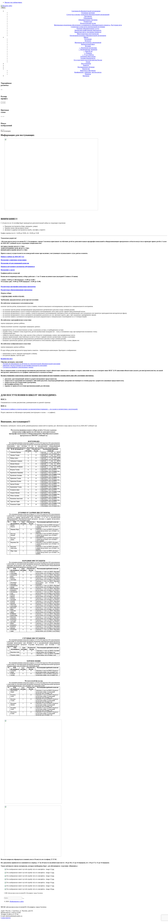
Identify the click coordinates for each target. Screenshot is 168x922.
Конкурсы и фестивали (88, 70)
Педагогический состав (88, 23)
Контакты (86, 76)
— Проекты (88, 53)
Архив (88, 62)
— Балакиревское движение (88, 49)
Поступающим (86, 63)
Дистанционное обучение (85, 67)
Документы (88, 16)
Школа (86, 37)
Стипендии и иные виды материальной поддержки (88, 27)
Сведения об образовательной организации (86, 11)
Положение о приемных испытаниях (14, 260)
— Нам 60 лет (88, 51)
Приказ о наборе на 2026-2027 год (12, 256)
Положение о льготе (8, 270)
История (88, 46)
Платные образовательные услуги (88, 28)
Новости (86, 65)
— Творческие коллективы (88, 48)
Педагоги (88, 41)
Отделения (87, 39)
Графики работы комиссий (10, 273)
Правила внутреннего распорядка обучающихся (18, 266)
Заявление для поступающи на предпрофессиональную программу (25, 365)
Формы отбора (6, 293)
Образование (88, 18)
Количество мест (7, 358)
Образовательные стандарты (87, 20)
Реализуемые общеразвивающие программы (16, 290)
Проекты (88, 74)
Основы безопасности (88, 58)
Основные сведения (88, 13)
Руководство (88, 21)
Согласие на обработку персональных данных (18, 367)
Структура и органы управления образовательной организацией (87, 14)
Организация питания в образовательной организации (88, 35)
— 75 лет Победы (88, 55)
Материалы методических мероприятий (88, 42)
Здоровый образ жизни (88, 56)
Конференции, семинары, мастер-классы (87, 72)
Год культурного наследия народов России (88, 60)
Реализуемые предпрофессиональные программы (18, 286)
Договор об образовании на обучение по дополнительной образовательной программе (31, 364)
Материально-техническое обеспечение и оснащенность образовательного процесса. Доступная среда (88, 25)
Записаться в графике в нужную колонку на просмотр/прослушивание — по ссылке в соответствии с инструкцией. (39, 409)
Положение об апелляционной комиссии (15, 263)
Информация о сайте (17, 901)
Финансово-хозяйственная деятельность (88, 30)
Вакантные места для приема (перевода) (88, 32)
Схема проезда (5, 918)
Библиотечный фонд (88, 44)
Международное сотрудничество (88, 34)
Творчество (86, 69)
